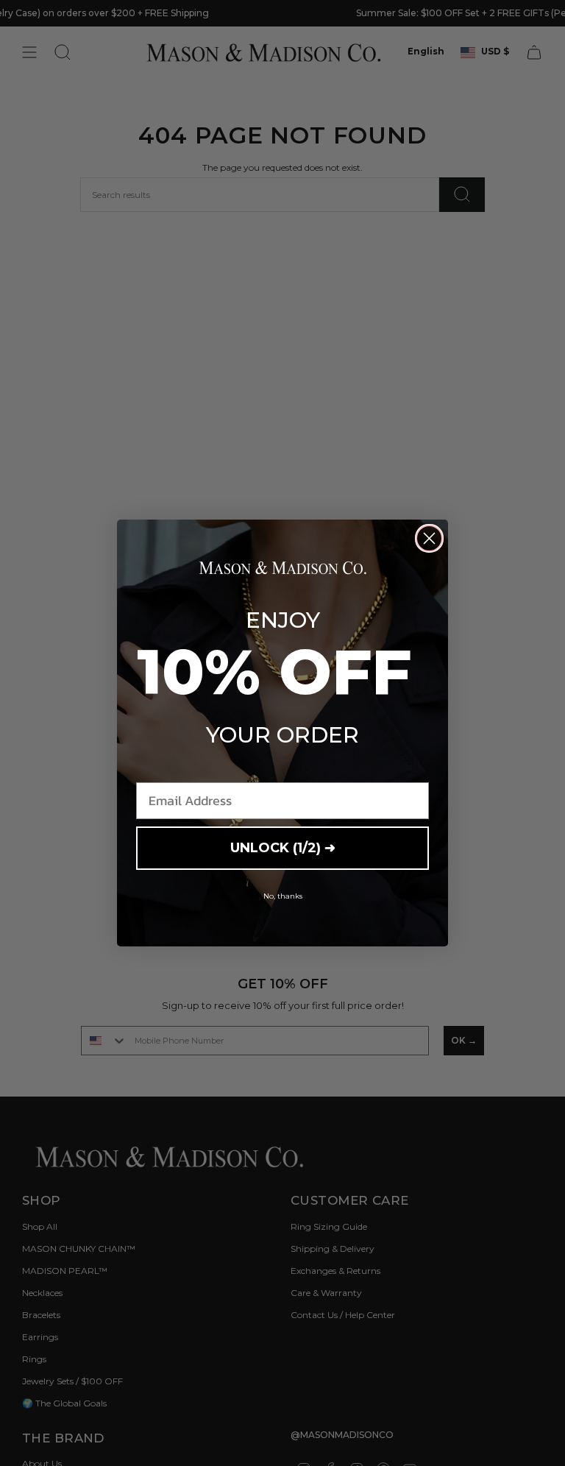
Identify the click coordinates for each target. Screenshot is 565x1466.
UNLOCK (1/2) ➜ (282, 848)
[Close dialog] (429, 538)
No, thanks (282, 896)
